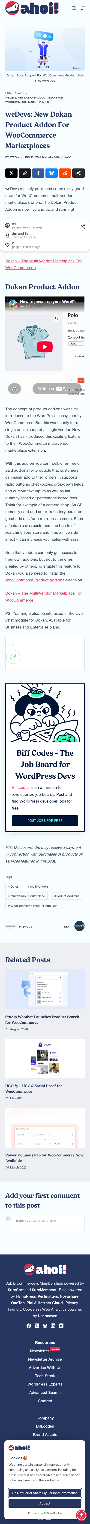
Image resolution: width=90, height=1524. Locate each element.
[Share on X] (11, 173)
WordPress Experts (45, 1384)
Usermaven (47, 1315)
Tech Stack (45, 1375)
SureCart (16, 1289)
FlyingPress (26, 1296)
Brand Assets (45, 1434)
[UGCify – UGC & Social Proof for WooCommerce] (44, 1059)
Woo (68, 157)
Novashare (69, 1296)
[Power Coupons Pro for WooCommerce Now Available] (44, 1128)
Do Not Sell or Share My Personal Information (45, 1493)
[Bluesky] (45, 1325)
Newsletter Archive (45, 1359)
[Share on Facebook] (38, 173)
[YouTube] (61, 1325)
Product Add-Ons (66, 896)
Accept (44, 1503)
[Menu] (83, 8)
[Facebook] (29, 1325)
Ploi (30, 1302)
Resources (45, 1342)
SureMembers (44, 1289)
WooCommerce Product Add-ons (34, 580)
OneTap (18, 1302)
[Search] (74, 8)
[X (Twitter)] (37, 1325)
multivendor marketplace (26, 896)
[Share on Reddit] (65, 173)
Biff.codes (20, 787)
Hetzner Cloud (50, 1302)
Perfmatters (48, 1296)
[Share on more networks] (78, 173)
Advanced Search (45, 1392)
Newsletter (44, 1350)
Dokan (14, 886)
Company (45, 1418)
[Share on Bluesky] (51, 173)
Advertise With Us (45, 1367)
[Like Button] (13, 657)
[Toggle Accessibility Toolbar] (81, 1515)
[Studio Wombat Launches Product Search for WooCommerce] (44, 989)
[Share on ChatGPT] (25, 173)
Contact (45, 1400)
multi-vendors (38, 886)
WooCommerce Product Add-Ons (32, 905)
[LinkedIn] (53, 1325)
